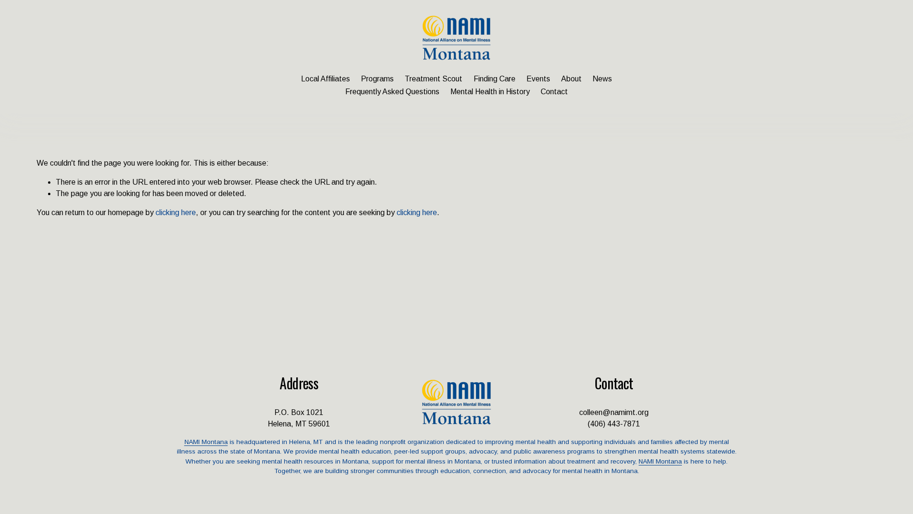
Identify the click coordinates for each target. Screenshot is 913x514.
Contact (554, 92)
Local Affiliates (325, 79)
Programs (377, 79)
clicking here (175, 212)
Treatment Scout (433, 79)
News (602, 79)
